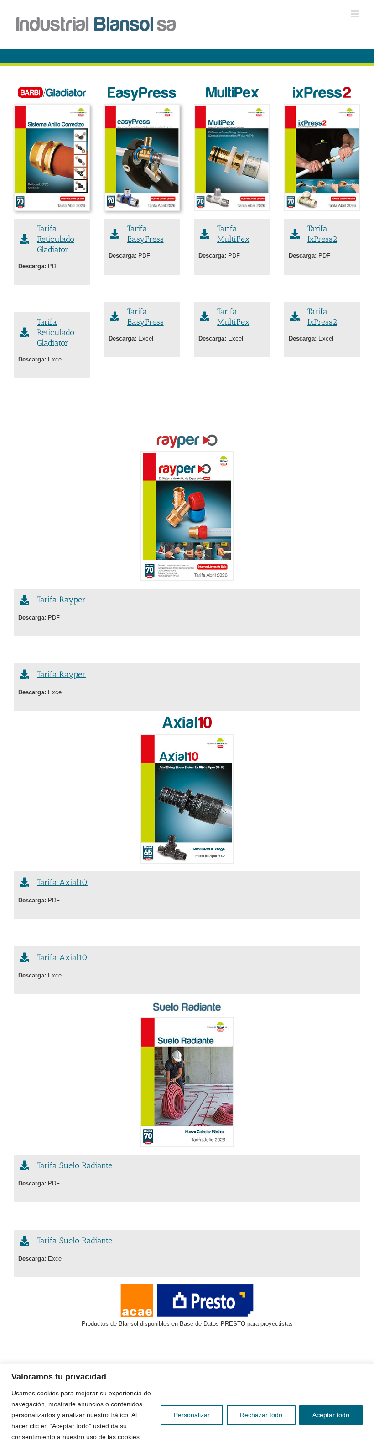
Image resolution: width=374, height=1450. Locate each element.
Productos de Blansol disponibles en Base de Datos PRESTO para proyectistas (187, 1323)
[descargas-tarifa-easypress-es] (142, 157)
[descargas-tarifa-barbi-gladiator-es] (52, 157)
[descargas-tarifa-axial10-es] (187, 799)
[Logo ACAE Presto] (187, 1300)
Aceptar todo (330, 1415)
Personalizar (192, 1415)
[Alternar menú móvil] (355, 14)
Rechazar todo (261, 1415)
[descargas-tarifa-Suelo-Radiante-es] (187, 1082)
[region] (187, 1406)
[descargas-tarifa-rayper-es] (187, 516)
